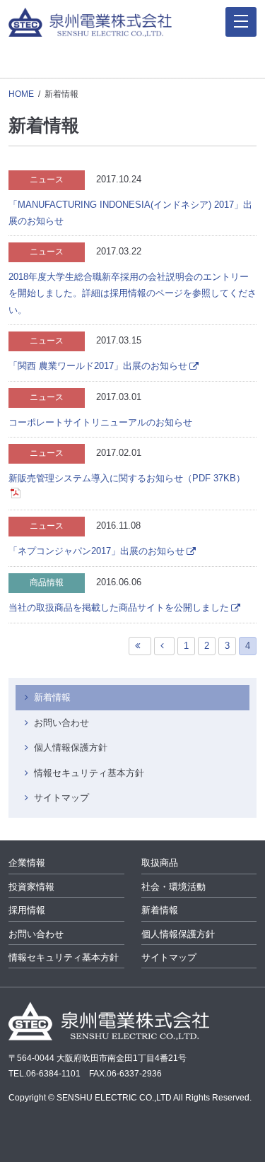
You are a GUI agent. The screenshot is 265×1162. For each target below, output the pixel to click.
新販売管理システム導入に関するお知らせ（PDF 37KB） (126, 478)
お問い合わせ (61, 722)
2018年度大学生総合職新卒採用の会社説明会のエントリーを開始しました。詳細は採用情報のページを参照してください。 (132, 293)
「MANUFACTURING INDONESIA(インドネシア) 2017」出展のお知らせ (130, 212)
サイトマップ (61, 797)
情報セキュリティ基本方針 (89, 773)
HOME (21, 94)
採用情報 (26, 910)
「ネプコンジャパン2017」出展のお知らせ (96, 551)
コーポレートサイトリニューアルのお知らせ (100, 422)
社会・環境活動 (173, 886)
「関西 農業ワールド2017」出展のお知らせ (97, 365)
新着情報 (52, 697)
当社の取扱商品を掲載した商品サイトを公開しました (118, 607)
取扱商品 (159, 862)
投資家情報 (31, 886)
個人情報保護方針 (70, 747)
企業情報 (26, 862)
